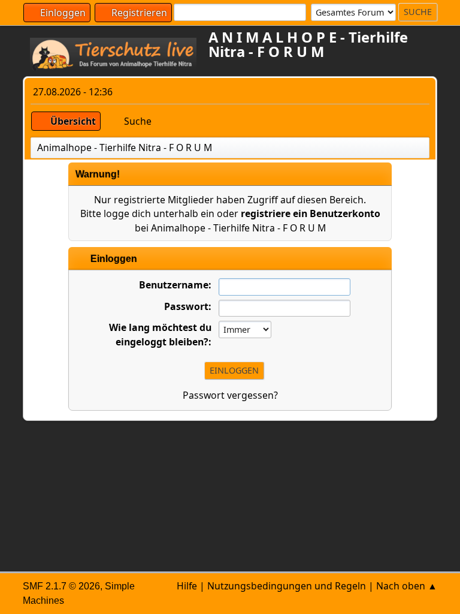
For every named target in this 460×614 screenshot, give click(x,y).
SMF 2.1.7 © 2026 (61, 586)
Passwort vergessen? (230, 395)
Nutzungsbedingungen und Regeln (286, 585)
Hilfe (187, 585)
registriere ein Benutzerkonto (310, 213)
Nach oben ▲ (406, 585)
